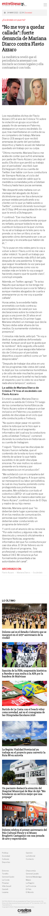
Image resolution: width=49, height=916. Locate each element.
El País (28, 889)
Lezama (5, 892)
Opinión (29, 853)
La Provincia (31, 886)
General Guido (8, 877)
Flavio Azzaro (8, 572)
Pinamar (5, 883)
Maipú (28, 880)
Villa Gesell (6, 886)
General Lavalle (32, 874)
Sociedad (28, 13)
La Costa (5, 880)
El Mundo (30, 892)
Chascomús (31, 871)
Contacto (30, 859)
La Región (30, 883)
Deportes (6, 862)
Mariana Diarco (23, 572)
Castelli (5, 889)
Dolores (5, 871)
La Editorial (30, 856)
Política (5, 853)
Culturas (5, 859)
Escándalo (37, 572)
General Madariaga (34, 877)
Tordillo (5, 874)
